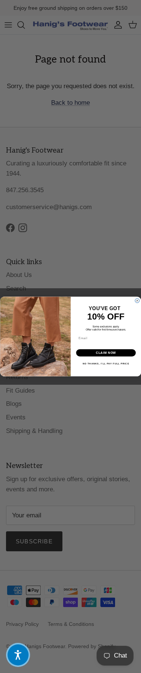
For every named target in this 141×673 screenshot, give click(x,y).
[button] (18, 655)
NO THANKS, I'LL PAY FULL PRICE (105, 364)
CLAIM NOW (106, 352)
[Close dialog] (137, 300)
